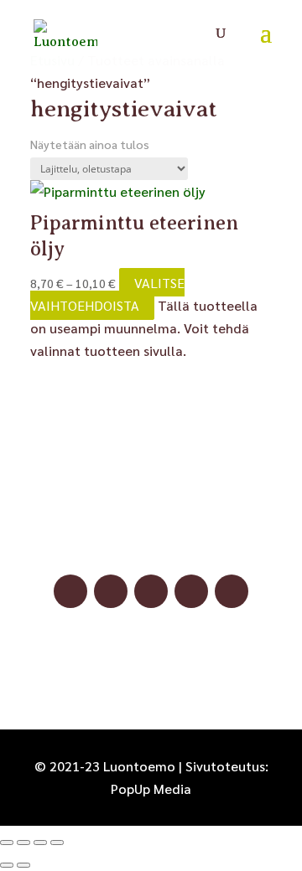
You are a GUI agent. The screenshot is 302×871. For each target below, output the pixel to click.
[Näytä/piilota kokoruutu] (23, 842)
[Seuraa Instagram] (111, 591)
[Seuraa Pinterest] (151, 591)
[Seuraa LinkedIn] (191, 591)
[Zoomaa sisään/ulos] (6, 842)
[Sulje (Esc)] (57, 842)
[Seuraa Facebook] (70, 591)
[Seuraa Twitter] (231, 591)
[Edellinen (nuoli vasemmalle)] (6, 865)
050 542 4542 (151, 538)
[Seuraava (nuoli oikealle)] (23, 865)
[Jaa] (40, 842)
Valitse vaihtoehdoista (107, 294)
